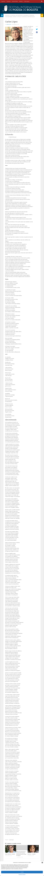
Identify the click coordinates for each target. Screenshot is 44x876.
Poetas (19, 16)
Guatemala (26, 15)
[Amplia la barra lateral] (2, 15)
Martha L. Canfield (31, 854)
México (15, 16)
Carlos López (11, 839)
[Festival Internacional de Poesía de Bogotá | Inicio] (22, 8)
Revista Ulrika (15, 1)
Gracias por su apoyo (22, 874)
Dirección (9, 24)
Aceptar (22, 872)
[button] (42, 862)
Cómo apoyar (26, 1)
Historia (21, 1)
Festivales (20, 15)
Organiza (3, 1)
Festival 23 (8, 15)
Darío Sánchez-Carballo (10, 854)
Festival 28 (14, 15)
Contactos (8, 1)
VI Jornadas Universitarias (28, 16)
